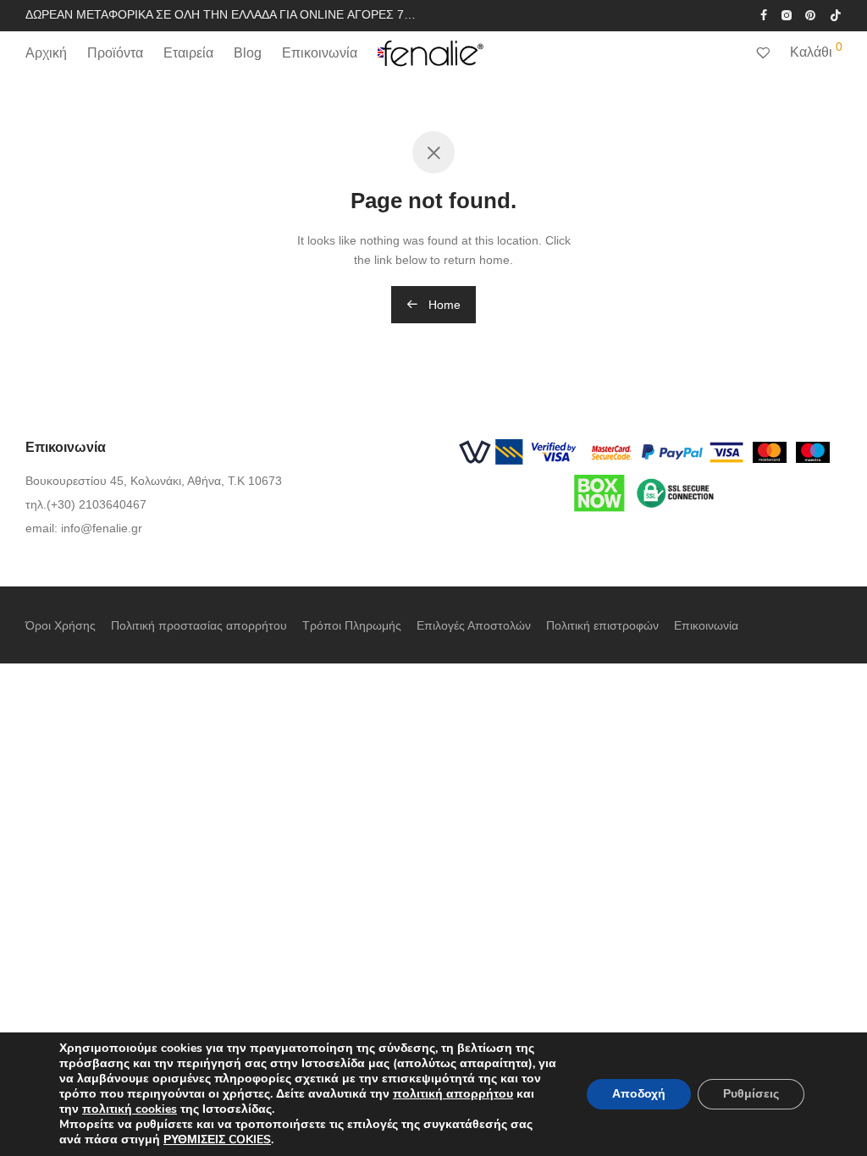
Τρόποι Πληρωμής (351, 625)
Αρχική (46, 53)
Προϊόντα (115, 53)
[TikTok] (836, 14)
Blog (248, 53)
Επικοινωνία (319, 53)
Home (443, 304)
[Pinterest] (811, 14)
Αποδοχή (638, 1094)
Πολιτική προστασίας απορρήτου (199, 625)
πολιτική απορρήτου (453, 1094)
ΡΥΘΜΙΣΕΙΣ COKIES (217, 1140)
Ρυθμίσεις (751, 1094)
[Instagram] (786, 14)
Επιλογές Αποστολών (474, 625)
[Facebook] (763, 14)
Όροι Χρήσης (60, 625)
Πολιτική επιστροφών (602, 625)
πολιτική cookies (129, 1109)
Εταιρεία (188, 53)
